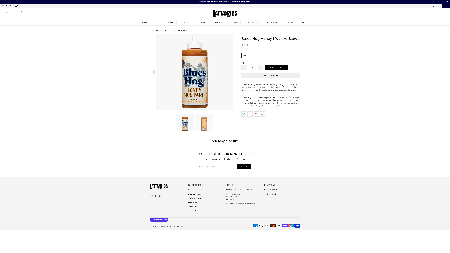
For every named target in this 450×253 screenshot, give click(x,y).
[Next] (237, 72)
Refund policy (193, 211)
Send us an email (270, 194)
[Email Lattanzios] (3, 6)
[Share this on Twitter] (243, 114)
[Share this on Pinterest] (256, 114)
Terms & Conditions (195, 194)
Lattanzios (159, 226)
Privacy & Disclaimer (195, 198)
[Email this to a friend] (262, 114)
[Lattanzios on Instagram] (10, 6)
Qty (242, 63)
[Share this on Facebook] (250, 114)
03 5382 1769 (17, 6)
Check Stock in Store (271, 75)
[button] (157, 22)
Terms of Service (193, 202)
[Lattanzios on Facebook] (6, 6)
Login (438, 6)
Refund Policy (193, 207)
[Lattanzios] (225, 14)
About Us (191, 190)
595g (244, 56)
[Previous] (152, 72)
